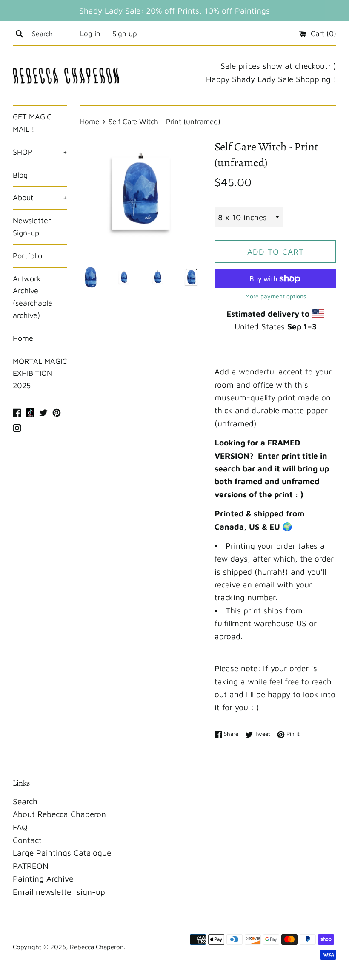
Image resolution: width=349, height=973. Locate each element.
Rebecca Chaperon (97, 946)
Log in (90, 33)
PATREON (31, 866)
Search (25, 801)
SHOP (40, 152)
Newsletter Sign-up (32, 226)
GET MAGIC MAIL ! (32, 122)
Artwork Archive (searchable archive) (32, 297)
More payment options (275, 296)
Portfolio (27, 255)
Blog (20, 174)
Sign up (124, 33)
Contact (27, 840)
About (40, 197)
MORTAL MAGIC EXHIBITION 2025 (40, 373)
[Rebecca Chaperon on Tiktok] (30, 412)
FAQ (20, 827)
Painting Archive (43, 878)
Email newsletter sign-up (59, 891)
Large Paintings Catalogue (62, 852)
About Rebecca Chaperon (59, 814)
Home (23, 338)
